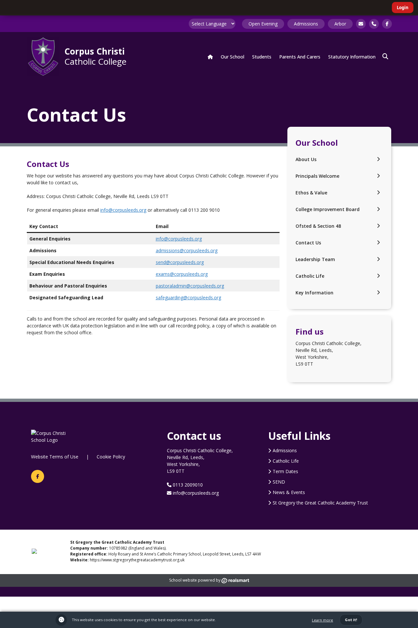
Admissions (306, 24)
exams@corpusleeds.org (182, 274)
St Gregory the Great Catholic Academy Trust (320, 503)
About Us (306, 159)
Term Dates (285, 471)
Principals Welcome (317, 176)
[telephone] (374, 24)
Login (403, 7)
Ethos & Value (311, 193)
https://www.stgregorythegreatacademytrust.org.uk (137, 560)
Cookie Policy (111, 457)
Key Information (314, 292)
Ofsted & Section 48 (318, 226)
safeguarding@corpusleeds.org (188, 297)
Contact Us (308, 243)
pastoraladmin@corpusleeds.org (190, 286)
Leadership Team (315, 259)
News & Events (289, 492)
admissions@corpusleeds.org (186, 250)
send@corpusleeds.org (180, 262)
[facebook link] (387, 24)
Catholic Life (310, 276)
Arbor (340, 24)
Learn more (322, 620)
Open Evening (263, 24)
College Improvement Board (328, 209)
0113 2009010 (187, 485)
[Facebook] (37, 476)
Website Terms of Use (54, 457)
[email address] (361, 24)
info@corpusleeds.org (123, 210)
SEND (279, 482)
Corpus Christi (95, 56)
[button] (385, 56)
